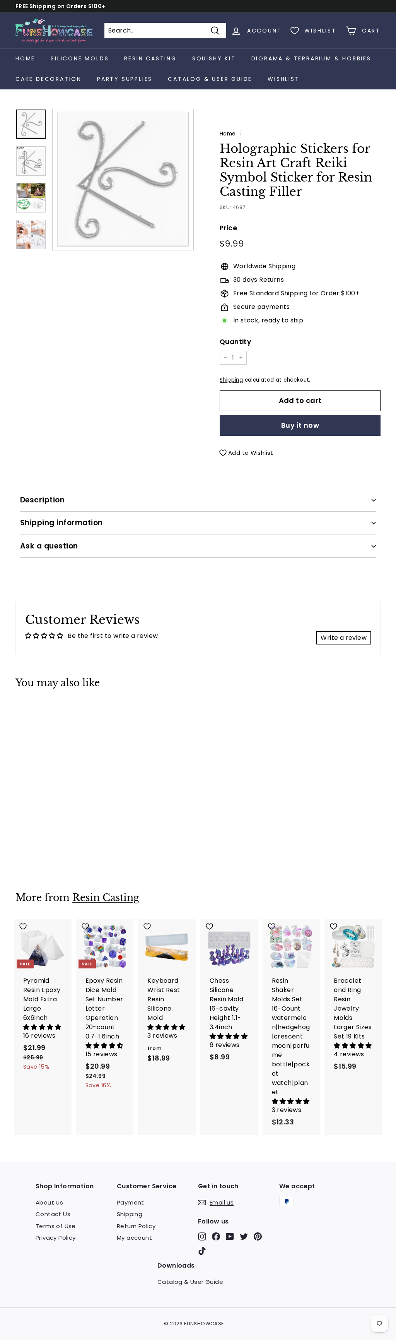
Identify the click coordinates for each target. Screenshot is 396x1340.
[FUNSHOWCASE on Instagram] (202, 1236)
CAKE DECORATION (48, 79)
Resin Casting (105, 898)
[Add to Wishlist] (43, 712)
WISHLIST (283, 79)
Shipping (231, 380)
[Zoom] (123, 179)
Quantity (235, 341)
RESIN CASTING (150, 58)
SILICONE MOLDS (80, 58)
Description (42, 500)
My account (134, 1238)
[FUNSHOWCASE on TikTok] (202, 1250)
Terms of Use (56, 1226)
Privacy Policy (56, 1238)
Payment (130, 1202)
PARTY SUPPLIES (124, 79)
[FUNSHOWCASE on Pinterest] (258, 1236)
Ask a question (49, 546)
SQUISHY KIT (214, 58)
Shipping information (61, 522)
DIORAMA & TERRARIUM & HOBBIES (311, 58)
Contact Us (53, 1214)
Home (25, 58)
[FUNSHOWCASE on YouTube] (230, 1236)
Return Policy (136, 1226)
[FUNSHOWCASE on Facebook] (216, 1236)
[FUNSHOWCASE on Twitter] (244, 1236)
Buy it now (300, 425)
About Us (49, 1202)
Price (228, 228)
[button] (42, 1027)
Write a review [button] (344, 637)
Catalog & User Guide (210, 79)
